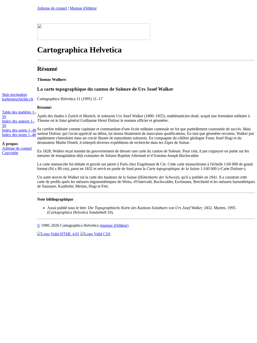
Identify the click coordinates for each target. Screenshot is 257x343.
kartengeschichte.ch (17, 99)
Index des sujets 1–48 (19, 130)
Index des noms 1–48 (19, 135)
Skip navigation (14, 94)
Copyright (10, 153)
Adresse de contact (17, 148)
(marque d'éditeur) (114, 225)
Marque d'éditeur (83, 8)
